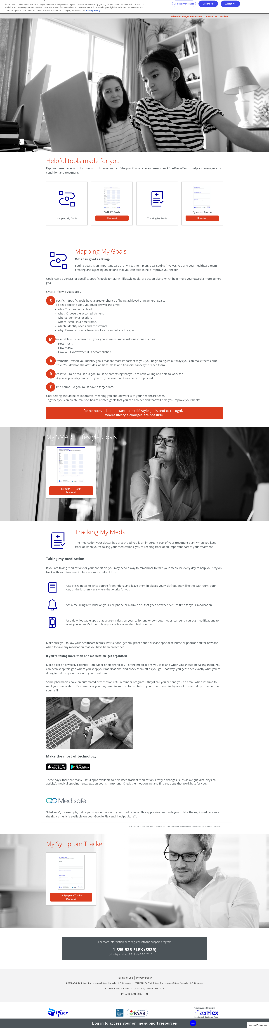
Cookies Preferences (257, 1025)
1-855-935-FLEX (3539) (134, 949)
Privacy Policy (144, 978)
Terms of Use (125, 978)
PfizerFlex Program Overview (186, 16)
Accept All (230, 3)
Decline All (208, 3)
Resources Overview (217, 16)
